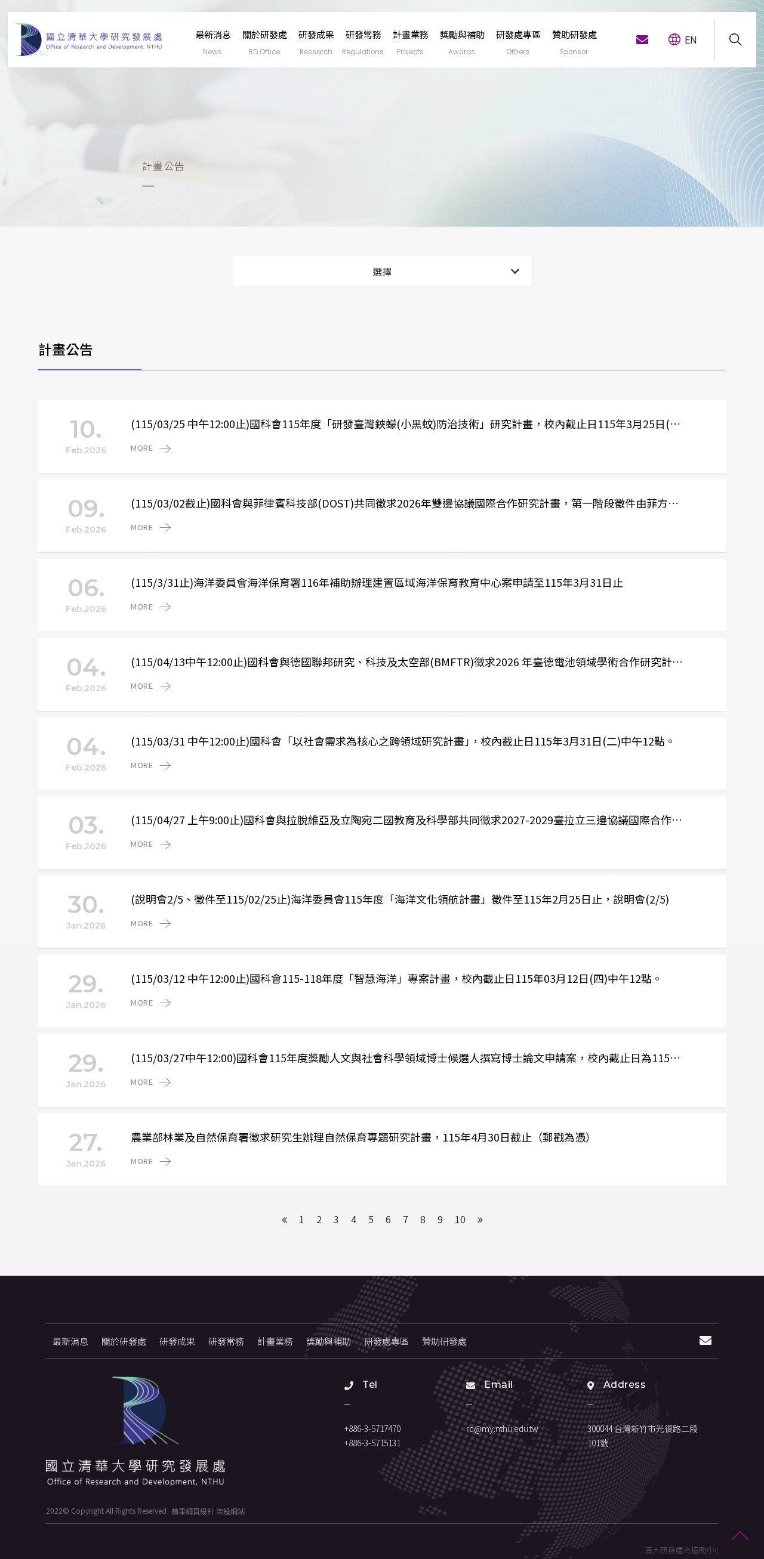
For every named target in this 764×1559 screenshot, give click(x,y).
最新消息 (70, 1341)
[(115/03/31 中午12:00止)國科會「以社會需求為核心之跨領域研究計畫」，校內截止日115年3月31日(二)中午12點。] (382, 753)
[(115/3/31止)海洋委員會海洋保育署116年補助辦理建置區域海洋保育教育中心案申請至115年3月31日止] (382, 595)
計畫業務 (275, 1341)
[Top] (740, 1535)
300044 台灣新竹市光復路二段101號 (642, 1435)
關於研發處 (123, 1341)
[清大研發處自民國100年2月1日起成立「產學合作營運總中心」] (135, 1431)
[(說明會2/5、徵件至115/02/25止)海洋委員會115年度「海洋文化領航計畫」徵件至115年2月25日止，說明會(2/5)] (382, 912)
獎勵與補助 (328, 1341)
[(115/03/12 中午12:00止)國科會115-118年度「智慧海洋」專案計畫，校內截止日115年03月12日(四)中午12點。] (382, 991)
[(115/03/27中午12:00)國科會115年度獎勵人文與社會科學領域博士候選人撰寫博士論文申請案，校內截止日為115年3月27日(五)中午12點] (382, 1070)
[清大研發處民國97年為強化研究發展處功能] (89, 39)
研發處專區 (386, 1341)
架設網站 (230, 1510)
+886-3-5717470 (372, 1428)
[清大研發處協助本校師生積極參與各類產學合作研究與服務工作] (382, 113)
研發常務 (226, 1341)
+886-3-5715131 (372, 1443)
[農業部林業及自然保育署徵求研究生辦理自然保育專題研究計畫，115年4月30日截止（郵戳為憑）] (382, 1149)
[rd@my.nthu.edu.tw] (642, 40)
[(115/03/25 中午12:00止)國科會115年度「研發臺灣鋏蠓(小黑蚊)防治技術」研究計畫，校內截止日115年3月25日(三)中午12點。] (382, 436)
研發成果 (177, 1341)
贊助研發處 (444, 1341)
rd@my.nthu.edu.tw (502, 1428)
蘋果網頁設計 (192, 1510)
